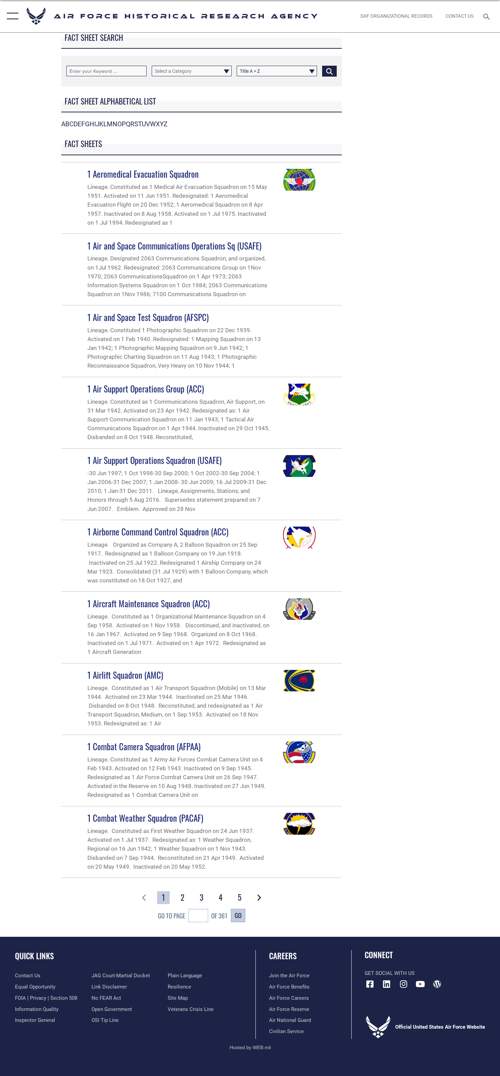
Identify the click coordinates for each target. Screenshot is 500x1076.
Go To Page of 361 (193, 915)
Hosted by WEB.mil (250, 1047)
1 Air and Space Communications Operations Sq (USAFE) (174, 245)
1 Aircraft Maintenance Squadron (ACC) (148, 603)
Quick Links (34, 956)
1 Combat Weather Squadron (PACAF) (145, 818)
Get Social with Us (390, 973)
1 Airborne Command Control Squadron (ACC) (158, 531)
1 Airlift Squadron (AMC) (125, 675)
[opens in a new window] (387, 984)
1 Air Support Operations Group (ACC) (145, 388)
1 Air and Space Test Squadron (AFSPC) (148, 317)
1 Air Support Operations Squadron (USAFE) (154, 460)
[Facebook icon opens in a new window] (370, 984)
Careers (283, 956)
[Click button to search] (329, 71)
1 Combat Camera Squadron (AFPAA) (144, 746)
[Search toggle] (488, 16)
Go (238, 915)
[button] (11, 16)
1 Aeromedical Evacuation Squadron (143, 173)
